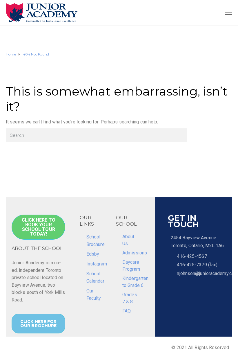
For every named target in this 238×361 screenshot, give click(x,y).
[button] (38, 227)
